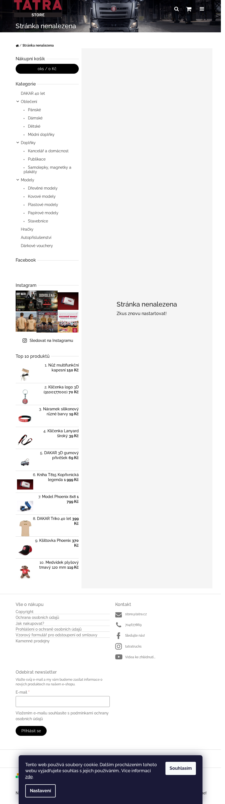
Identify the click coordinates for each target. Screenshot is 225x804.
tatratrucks (133, 646)
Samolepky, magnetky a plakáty (47, 169)
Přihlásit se (31, 731)
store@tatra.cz (136, 614)
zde (29, 776)
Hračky (27, 229)
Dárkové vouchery (37, 246)
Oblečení (29, 101)
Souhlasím (181, 768)
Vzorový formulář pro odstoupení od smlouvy (56, 635)
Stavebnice (37, 221)
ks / (47, 69)
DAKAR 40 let (33, 93)
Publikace (36, 159)
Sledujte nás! (135, 635)
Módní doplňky (41, 134)
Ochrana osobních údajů (37, 618)
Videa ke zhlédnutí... (140, 657)
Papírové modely (42, 213)
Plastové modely (42, 204)
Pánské (34, 110)
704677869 (133, 625)
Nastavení (40, 790)
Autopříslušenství (36, 237)
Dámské (35, 118)
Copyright (24, 612)
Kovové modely (41, 196)
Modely (27, 180)
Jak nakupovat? (30, 624)
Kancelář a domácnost (48, 151)
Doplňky (28, 143)
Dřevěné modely (42, 188)
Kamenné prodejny (33, 641)
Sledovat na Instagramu (51, 340)
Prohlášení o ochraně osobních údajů (48, 629)
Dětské (33, 126)
